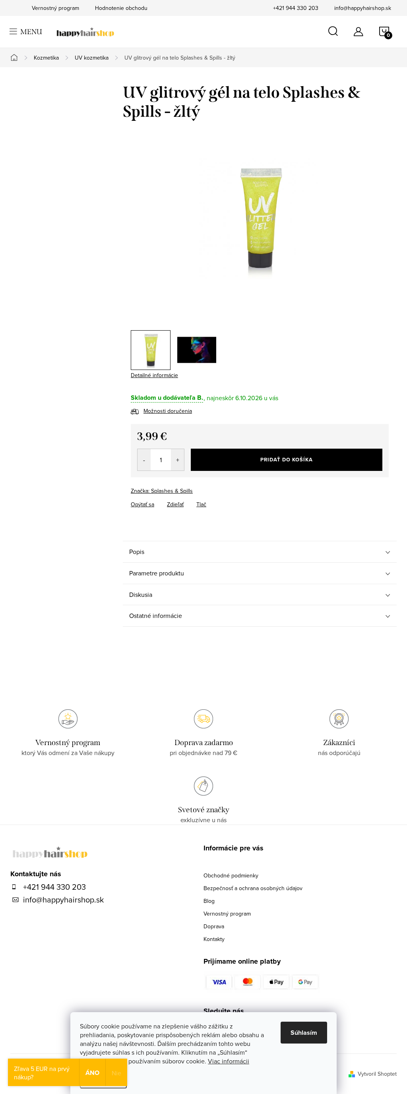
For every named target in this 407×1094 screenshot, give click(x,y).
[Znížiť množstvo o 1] (144, 460)
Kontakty (214, 939)
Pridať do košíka (286, 459)
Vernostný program (227, 914)
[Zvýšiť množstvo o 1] (177, 460)
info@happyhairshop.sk (362, 8)
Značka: (162, 491)
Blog (209, 901)
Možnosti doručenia (167, 411)
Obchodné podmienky (231, 875)
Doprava (214, 926)
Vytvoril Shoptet (377, 1074)
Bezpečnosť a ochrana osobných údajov (253, 888)
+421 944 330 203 (295, 8)
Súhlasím (304, 1032)
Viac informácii (228, 1061)
